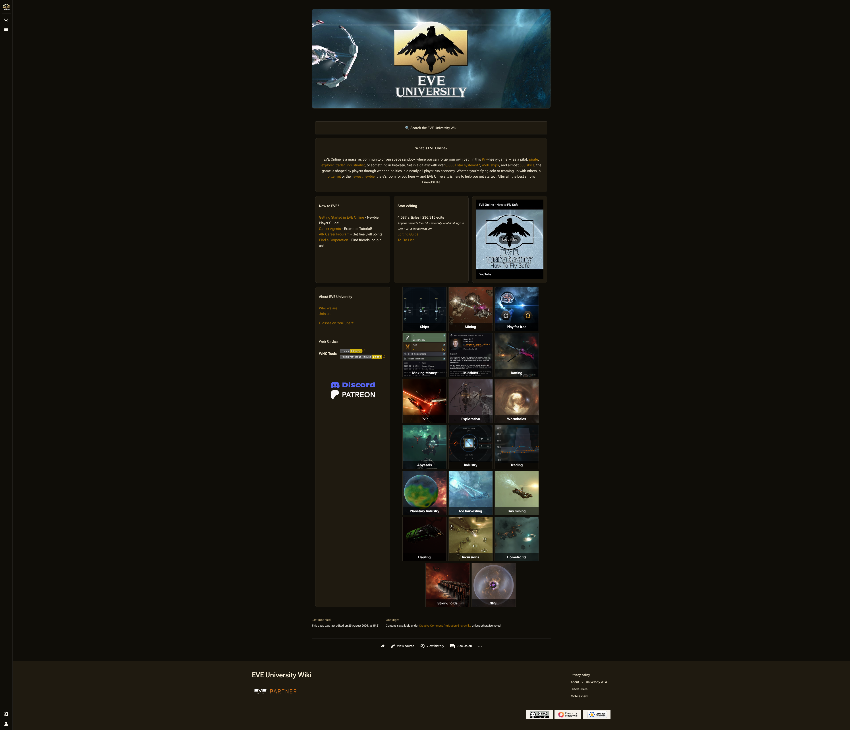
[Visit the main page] (6, 7)
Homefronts (516, 557)
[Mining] (471, 309)
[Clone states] (517, 309)
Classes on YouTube (334, 323)
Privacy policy (580, 675)
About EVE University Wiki (589, 682)
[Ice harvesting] (471, 493)
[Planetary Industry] (424, 493)
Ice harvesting (470, 511)
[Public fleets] (494, 585)
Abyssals (424, 465)
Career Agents (330, 229)
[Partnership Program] (275, 691)
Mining (470, 327)
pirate (533, 159)
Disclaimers (579, 689)
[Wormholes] (517, 401)
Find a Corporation (333, 240)
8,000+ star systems (461, 165)
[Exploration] (471, 401)
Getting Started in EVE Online (341, 217)
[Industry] (471, 443)
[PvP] (424, 401)
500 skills (527, 165)
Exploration (470, 419)
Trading (516, 465)
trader (340, 165)
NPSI (493, 603)
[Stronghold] (447, 585)
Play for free (516, 327)
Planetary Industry (424, 511)
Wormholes (516, 419)
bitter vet (334, 176)
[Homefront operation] (517, 539)
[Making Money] (424, 355)
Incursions (470, 557)
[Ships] (424, 309)
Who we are (328, 308)
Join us (324, 314)
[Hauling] (424, 539)
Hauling (424, 557)
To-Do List (406, 240)
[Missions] (471, 355)
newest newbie (363, 176)
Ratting (516, 373)
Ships (424, 327)
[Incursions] (471, 539)
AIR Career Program (334, 234)
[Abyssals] (424, 447)
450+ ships (490, 165)
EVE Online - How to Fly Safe (498, 204)
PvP (484, 159)
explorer (327, 165)
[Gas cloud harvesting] (517, 493)
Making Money (424, 373)
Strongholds (447, 603)
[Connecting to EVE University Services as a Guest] (353, 385)
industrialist (355, 165)
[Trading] (517, 444)
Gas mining (517, 511)
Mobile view (579, 696)
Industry (470, 465)
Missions (470, 373)
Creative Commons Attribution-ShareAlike (445, 625)
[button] (509, 239)
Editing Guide (408, 234)
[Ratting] (517, 355)
